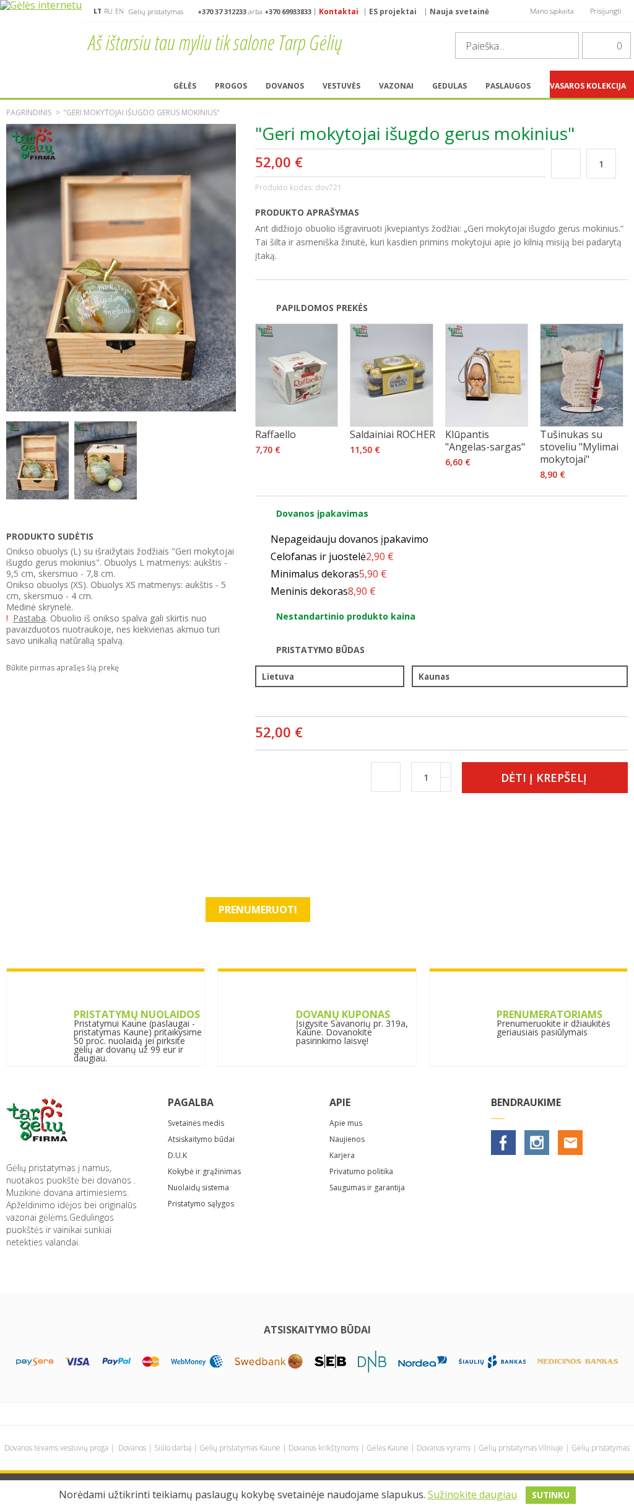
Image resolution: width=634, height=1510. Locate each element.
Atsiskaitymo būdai (201, 1139)
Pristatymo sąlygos (201, 1203)
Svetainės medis (196, 1123)
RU (108, 11)
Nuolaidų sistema (198, 1187)
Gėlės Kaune (388, 1447)
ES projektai (393, 11)
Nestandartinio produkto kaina (345, 616)
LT (97, 11)
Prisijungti (606, 10)
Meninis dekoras (323, 591)
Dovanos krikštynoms (323, 1447)
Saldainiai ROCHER (392, 434)
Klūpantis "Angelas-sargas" (485, 441)
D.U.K (177, 1155)
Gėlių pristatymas (600, 1447)
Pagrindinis (28, 112)
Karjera (342, 1155)
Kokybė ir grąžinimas (204, 1171)
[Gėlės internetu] (41, 35)
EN (119, 11)
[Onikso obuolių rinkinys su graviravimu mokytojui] (37, 497)
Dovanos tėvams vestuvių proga (56, 1447)
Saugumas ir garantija (367, 1187)
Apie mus (345, 1123)
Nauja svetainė (459, 11)
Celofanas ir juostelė (332, 556)
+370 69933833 (287, 11)
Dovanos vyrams (444, 1447)
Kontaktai (338, 11)
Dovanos (132, 1447)
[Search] (565, 45)
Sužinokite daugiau (472, 1494)
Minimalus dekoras (329, 574)
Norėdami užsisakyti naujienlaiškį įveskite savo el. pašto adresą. (317, 881)
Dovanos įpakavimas (322, 513)
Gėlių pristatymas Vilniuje (521, 1447)
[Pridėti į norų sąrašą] (566, 163)
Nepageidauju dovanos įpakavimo (349, 539)
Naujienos (347, 1139)
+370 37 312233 (222, 11)
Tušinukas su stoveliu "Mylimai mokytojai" (579, 447)
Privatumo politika (361, 1171)
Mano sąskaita (552, 10)
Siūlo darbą (172, 1447)
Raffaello (275, 434)
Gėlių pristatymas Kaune (239, 1447)
